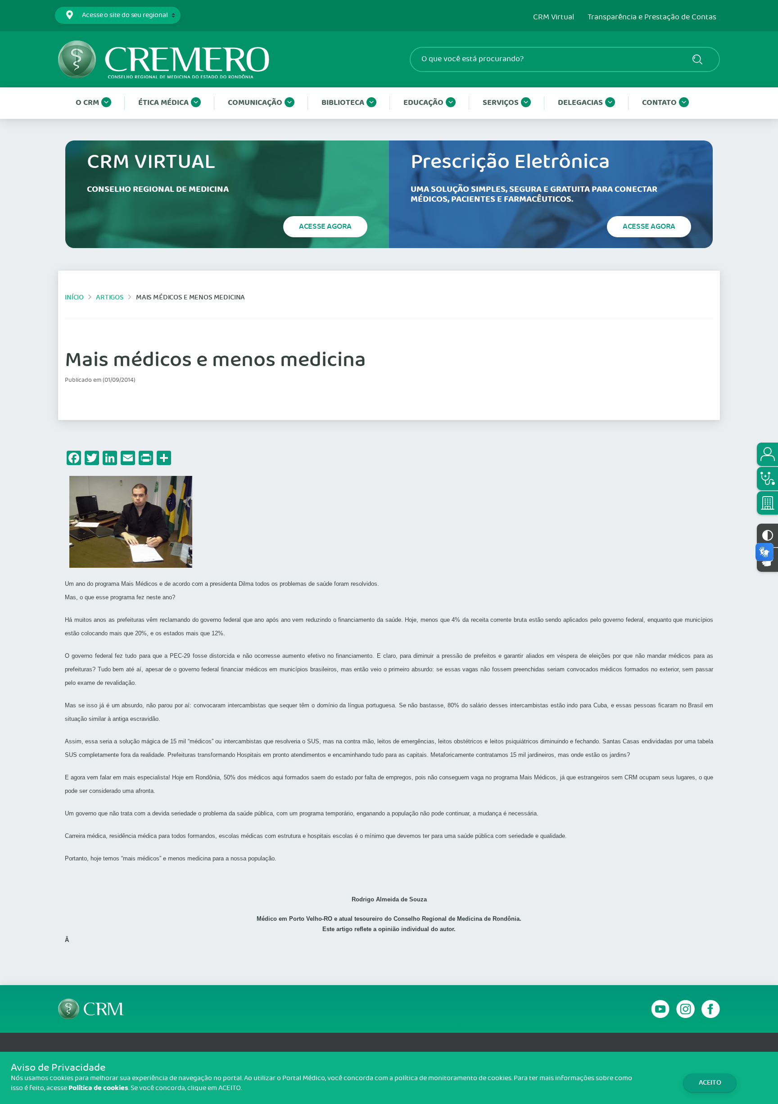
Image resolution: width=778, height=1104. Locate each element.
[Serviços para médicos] (767, 478)
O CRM (87, 102)
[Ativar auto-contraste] (767, 535)
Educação (423, 102)
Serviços (501, 102)
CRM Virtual (553, 18)
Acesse (325, 226)
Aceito (710, 1082)
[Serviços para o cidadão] (767, 454)
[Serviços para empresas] (767, 503)
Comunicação (255, 102)
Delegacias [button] (580, 102)
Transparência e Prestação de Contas (652, 18)
